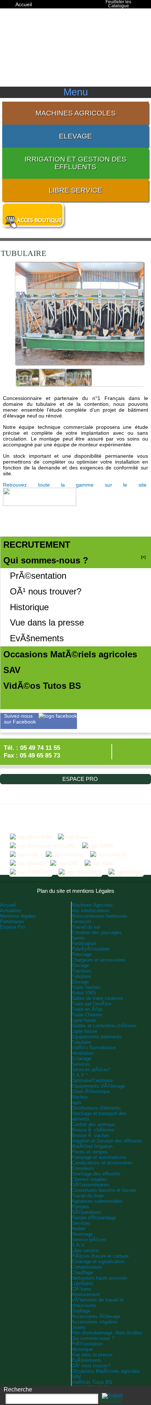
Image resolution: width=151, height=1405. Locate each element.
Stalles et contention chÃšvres (104, 1025)
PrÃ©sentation (38, 576)
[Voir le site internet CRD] (64, 863)
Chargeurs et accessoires (98, 960)
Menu (75, 92)
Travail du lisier (87, 1195)
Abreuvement (85, 1294)
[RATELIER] (27, 383)
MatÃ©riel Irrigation (92, 1146)
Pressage (81, 954)
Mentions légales (18, 916)
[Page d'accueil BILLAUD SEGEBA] (75, 49)
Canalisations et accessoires (102, 1163)
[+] (143, 557)
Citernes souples (89, 1179)
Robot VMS (83, 993)
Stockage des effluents (96, 1174)
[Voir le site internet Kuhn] (99, 863)
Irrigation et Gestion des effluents (75, 163)
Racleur (79, 1097)
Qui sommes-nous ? (92, 1338)
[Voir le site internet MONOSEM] (80, 872)
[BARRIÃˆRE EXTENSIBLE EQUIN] (52, 383)
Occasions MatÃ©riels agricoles (105, 1371)
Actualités (10, 910)
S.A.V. (78, 1245)
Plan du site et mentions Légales (75, 891)
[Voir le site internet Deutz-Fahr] (30, 837)
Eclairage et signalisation (98, 1261)
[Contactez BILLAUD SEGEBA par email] (121, 753)
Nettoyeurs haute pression (99, 1278)
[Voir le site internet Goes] (24, 854)
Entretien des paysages (96, 932)
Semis (78, 938)
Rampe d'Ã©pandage (93, 1217)
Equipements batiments (96, 1036)
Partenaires (12, 921)
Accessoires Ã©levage (95, 1316)
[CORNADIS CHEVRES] (78, 383)
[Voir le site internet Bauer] (73, 837)
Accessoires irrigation (94, 1322)
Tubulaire (81, 976)
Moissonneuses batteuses (99, 916)
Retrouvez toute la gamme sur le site (75, 485)
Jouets (78, 1327)
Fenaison (81, 921)
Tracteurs (81, 971)
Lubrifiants (82, 1283)
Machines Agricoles (76, 113)
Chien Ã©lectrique (90, 1091)
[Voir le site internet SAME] (98, 846)
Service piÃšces (88, 1239)
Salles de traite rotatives (97, 998)
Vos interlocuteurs (90, 910)
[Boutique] (34, 228)
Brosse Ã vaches (90, 1135)
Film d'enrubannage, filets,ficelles (106, 1333)
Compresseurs (86, 1267)
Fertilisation (83, 943)
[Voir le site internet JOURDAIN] (31, 872)
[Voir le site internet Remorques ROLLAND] (42, 846)
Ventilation (82, 1053)
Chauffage (82, 1272)
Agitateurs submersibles (97, 1201)
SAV (76, 1376)
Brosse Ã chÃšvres (92, 1130)
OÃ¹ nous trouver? (45, 591)
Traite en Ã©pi (86, 1009)
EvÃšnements (37, 638)
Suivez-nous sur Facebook (20, 719)
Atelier (78, 1228)
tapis (76, 1102)
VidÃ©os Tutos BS (91, 1382)
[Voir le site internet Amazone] (64, 854)
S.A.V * (79, 1075)
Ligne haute (83, 1020)
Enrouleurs (82, 1168)
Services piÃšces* (91, 1069)
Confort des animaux (93, 1124)
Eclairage (81, 1058)
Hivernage (82, 1234)
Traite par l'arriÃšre (91, 1003)
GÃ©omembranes (90, 1184)
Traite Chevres (87, 1014)
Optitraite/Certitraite (92, 1080)
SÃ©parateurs (86, 1212)
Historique (29, 607)
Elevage (75, 136)
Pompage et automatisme (98, 1157)
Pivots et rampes (89, 1152)
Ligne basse (84, 1031)
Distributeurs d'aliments (96, 1108)
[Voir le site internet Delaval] (26, 863)
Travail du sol (85, 927)
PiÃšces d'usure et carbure (100, 1256)
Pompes (80, 1206)
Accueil (23, 4)
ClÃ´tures (81, 1289)
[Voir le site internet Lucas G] (108, 854)
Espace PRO (30, 12)
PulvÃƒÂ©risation (90, 949)
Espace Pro (12, 927)
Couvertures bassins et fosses (103, 1190)
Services (80, 1064)
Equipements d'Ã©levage (98, 1086)
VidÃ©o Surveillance (93, 1047)
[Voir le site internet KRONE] (125, 872)
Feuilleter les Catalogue (118, 4)
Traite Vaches (86, 987)
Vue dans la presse (47, 622)
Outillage (80, 1311)
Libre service (75, 190)
